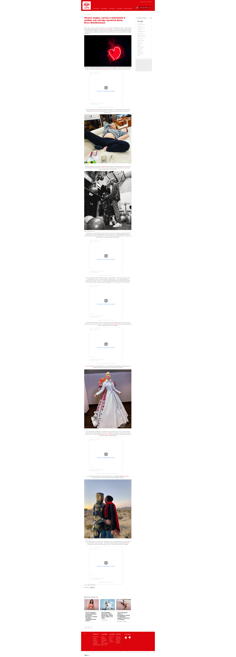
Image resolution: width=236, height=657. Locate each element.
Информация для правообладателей (114, 652)
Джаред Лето (140, 52)
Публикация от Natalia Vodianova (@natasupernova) (106, 363)
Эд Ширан (139, 26)
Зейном (124, 166)
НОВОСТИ (88, 14)
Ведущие (103, 638)
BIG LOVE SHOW (141, 24)
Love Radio (104, 8)
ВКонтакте (95, 636)
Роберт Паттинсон (141, 36)
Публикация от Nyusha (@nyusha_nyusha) (106, 320)
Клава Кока (140, 33)
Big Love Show (128, 8)
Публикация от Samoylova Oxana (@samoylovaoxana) (106, 473)
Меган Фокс (140, 43)
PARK (148, 652)
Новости (111, 636)
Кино (138, 55)
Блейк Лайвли (114, 67)
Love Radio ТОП (141, 31)
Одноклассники (96, 644)
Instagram (95, 643)
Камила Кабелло (141, 28)
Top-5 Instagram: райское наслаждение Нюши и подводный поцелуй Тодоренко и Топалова (123, 616)
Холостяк (139, 38)
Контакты (118, 636)
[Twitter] (93, 587)
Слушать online (144, 7)
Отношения (140, 48)
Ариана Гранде (140, 40)
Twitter (94, 638)
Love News (112, 8)
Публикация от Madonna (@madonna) (106, 582)
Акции (102, 636)
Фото (110, 638)
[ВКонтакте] (91, 587)
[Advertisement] (113, 3)
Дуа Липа (127, 476)
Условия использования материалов (131, 652)
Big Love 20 (104, 644)
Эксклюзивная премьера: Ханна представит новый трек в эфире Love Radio (107, 615)
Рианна (138, 45)
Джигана (102, 434)
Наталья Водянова (118, 324)
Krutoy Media (103, 652)
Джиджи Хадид (105, 166)
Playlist (103, 641)
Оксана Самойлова (109, 434)
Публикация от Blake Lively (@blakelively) (106, 107)
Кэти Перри (90, 366)
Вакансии (118, 638)
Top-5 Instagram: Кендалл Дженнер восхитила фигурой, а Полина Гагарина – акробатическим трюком (91, 616)
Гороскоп (111, 641)
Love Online (96, 8)
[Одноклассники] (94, 587)
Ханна (124, 234)
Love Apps (119, 8)
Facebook (95, 641)
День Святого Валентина (106, 29)
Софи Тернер (96, 111)
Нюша (117, 280)
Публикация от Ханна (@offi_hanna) (106, 275)
